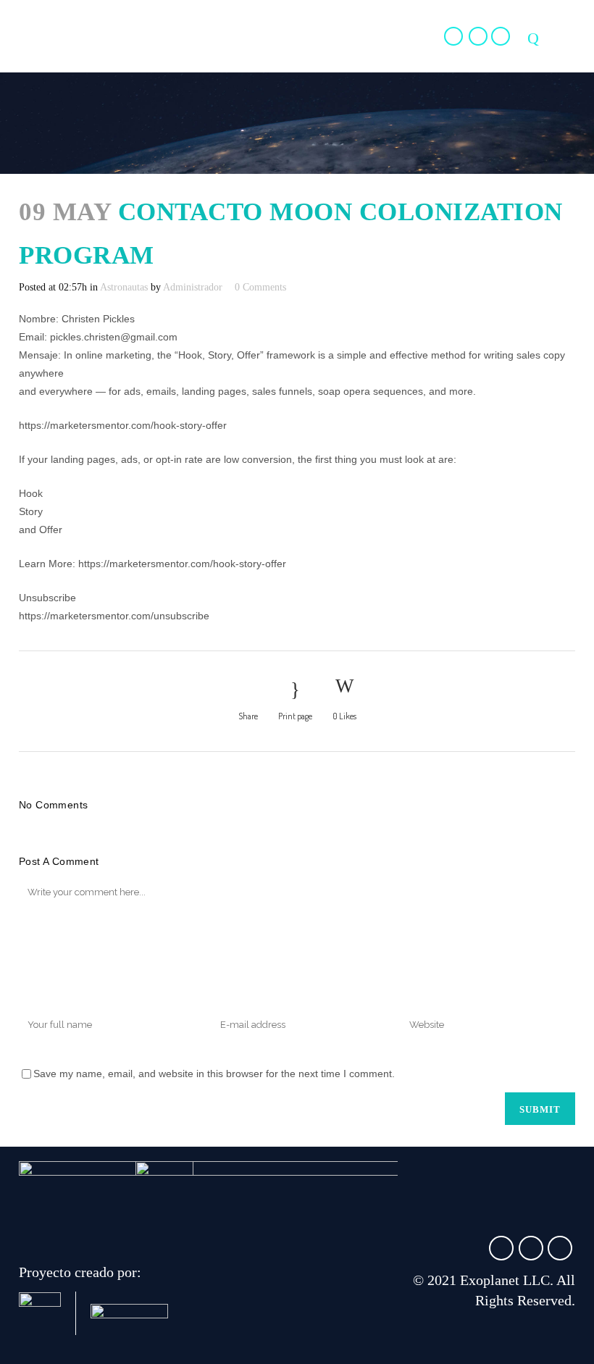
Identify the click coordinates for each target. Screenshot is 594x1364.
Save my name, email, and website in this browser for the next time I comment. (214, 1073)
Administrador (192, 287)
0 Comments (260, 287)
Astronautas (124, 287)
